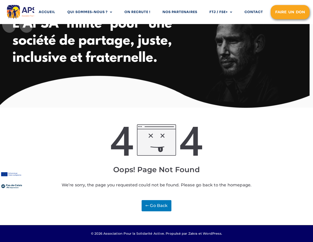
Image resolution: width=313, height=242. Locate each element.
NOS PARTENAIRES (179, 12)
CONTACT (253, 12)
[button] (90, 12)
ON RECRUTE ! (137, 12)
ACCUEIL (47, 12)
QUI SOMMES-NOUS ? (87, 12)
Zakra (193, 233)
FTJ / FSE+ (218, 12)
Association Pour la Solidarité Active (133, 233)
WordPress (212, 233)
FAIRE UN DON (290, 12)
